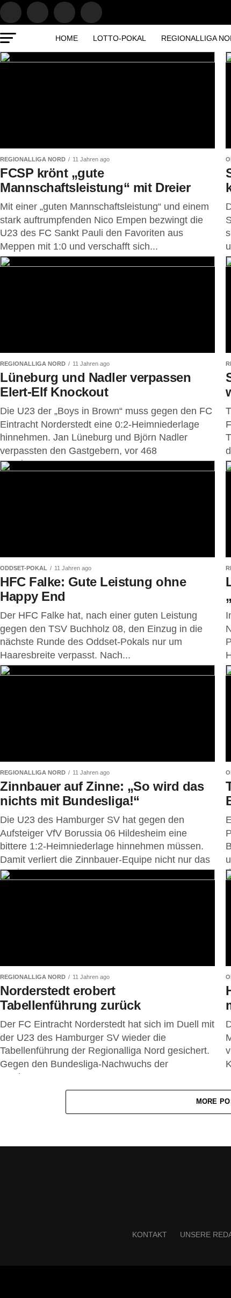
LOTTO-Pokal (119, 38)
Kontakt (149, 1234)
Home (66, 38)
